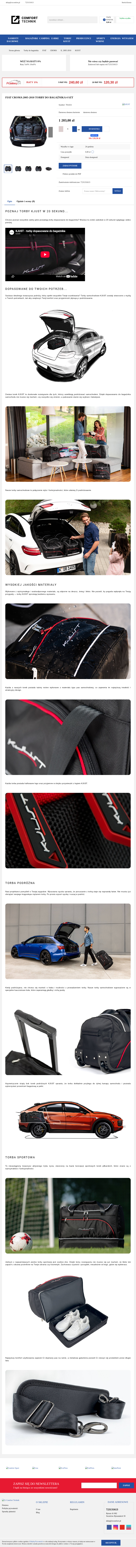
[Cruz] (15, 1468)
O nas (38, 1509)
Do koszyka (94, 129)
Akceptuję (110, 1543)
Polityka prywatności (10, 1508)
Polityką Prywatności (36, 1541)
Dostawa (5, 1505)
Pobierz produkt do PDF (72, 174)
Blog (38, 1513)
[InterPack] (94, 1468)
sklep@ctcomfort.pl (13, 2)
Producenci (83, 38)
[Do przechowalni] (106, 129)
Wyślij (117, 191)
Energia (115, 38)
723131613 (29, 2)
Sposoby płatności (9, 1512)
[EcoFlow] (41, 1468)
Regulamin (74, 1509)
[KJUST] (126, 104)
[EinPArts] (68, 1468)
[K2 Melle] (121, 1468)
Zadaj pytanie (70, 166)
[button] (42, 1502)
